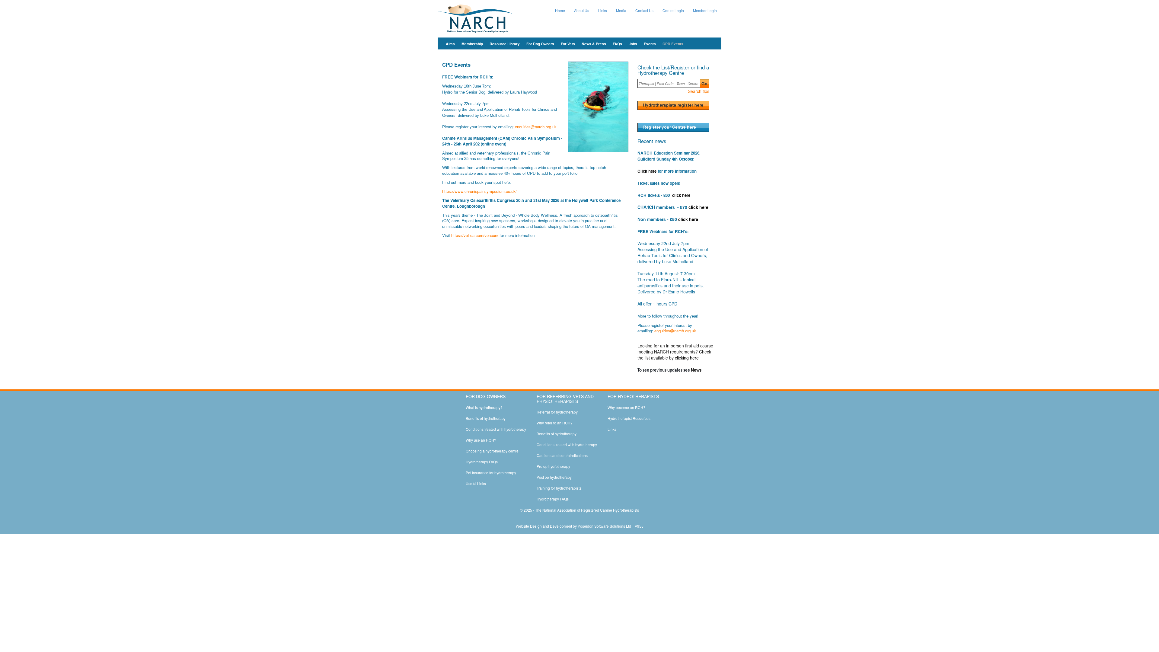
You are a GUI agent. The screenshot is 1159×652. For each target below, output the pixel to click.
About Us (581, 10)
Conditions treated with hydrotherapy (496, 429)
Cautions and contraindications (562, 455)
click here (681, 195)
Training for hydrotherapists (559, 488)
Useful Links (476, 483)
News (696, 370)
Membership (472, 43)
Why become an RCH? (626, 407)
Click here (646, 171)
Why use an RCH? (481, 440)
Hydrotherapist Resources (629, 418)
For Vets (568, 43)
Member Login (705, 10)
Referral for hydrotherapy (557, 411)
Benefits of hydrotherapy (486, 418)
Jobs (633, 43)
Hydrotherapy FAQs (482, 461)
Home (560, 10)
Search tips (698, 91)
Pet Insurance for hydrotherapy (491, 472)
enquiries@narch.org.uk (536, 126)
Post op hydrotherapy (554, 477)
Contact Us (644, 10)
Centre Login (673, 10)
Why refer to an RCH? (555, 422)
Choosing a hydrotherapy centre (492, 450)
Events (650, 43)
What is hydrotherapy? (484, 407)
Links (602, 10)
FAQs (617, 43)
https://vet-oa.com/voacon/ (474, 235)
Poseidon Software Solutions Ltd (604, 526)
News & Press (594, 43)
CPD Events (673, 43)
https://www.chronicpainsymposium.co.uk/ (479, 191)
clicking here (687, 358)
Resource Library (505, 43)
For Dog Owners (540, 43)
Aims (450, 43)
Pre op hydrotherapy (553, 466)
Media (621, 10)
